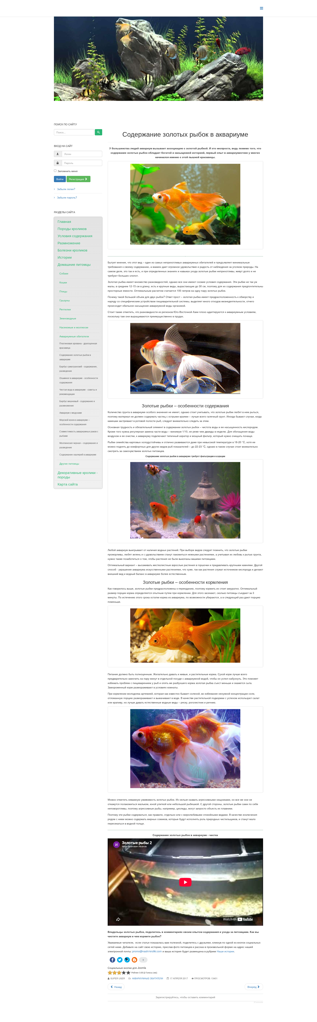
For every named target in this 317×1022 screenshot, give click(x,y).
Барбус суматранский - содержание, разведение (78, 368)
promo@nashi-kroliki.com (147, 951)
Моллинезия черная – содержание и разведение (78, 445)
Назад (118, 987)
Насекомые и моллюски (73, 327)
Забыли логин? (65, 189)
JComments (258, 1002)
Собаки (63, 273)
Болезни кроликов (72, 249)
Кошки (63, 282)
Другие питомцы (69, 463)
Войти (59, 179)
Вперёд (252, 987)
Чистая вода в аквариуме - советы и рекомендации (78, 391)
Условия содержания (75, 235)
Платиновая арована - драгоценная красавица (78, 345)
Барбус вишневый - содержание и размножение (77, 403)
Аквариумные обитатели (74, 336)
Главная (64, 221)
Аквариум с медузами (70, 412)
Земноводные (67, 318)
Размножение (69, 242)
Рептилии (65, 309)
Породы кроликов (72, 228)
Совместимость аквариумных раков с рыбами (78, 433)
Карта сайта (68, 483)
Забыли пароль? (66, 197)
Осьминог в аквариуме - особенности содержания (78, 380)
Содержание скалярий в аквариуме (77, 454)
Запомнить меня (68, 171)
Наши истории (225, 951)
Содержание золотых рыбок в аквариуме (75, 357)
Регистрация (77, 179)
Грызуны (64, 300)
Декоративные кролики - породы (78, 474)
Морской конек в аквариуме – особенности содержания (74, 422)
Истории (65, 257)
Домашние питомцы (74, 264)
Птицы (63, 291)
